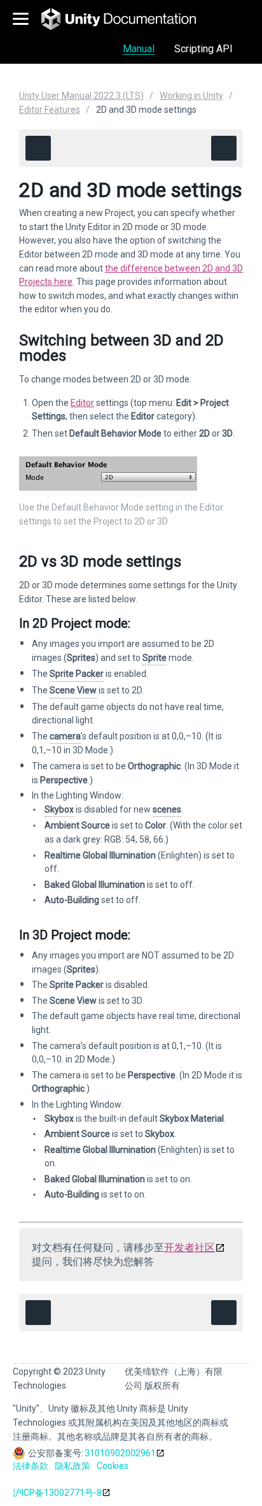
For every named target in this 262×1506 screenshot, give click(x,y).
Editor (82, 403)
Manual (139, 49)
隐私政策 (72, 1466)
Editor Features (49, 110)
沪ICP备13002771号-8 (57, 1493)
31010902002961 (120, 1453)
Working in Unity (191, 96)
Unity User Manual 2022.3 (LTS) (81, 96)
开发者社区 (189, 1248)
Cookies (112, 1466)
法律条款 (30, 1466)
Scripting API (203, 49)
